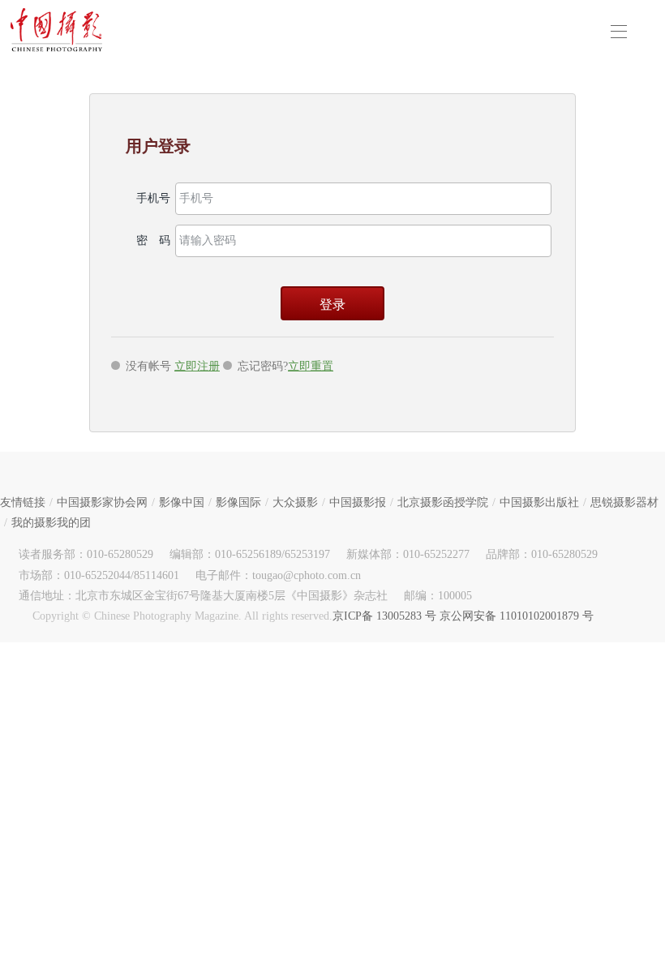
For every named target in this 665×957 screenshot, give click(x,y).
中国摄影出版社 (539, 502)
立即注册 (197, 366)
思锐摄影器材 (624, 502)
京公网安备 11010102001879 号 (517, 616)
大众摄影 (295, 502)
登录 (332, 304)
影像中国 (181, 502)
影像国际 (238, 502)
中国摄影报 (357, 502)
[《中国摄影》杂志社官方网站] (56, 30)
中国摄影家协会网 (102, 502)
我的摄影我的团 (51, 523)
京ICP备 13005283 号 (384, 616)
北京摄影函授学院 (442, 502)
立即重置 (310, 366)
